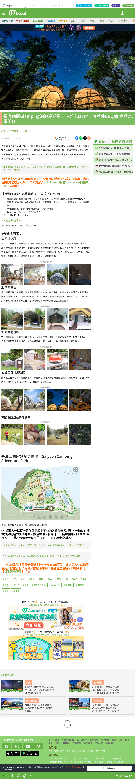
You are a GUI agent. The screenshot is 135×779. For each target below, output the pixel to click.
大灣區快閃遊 (22, 20)
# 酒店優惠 (67, 584)
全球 (57, 742)
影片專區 (88, 742)
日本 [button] (83, 20)
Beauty (45, 5)
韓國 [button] (102, 20)
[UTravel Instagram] (17, 745)
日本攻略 (123, 20)
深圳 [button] (73, 20)
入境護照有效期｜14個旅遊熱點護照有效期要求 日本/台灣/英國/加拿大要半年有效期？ (106, 708)
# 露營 (40, 579)
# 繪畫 (6, 584)
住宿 (24, 131)
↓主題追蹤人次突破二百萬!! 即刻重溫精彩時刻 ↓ (46, 634)
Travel (25, 5)
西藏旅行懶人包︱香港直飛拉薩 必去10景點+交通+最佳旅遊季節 (39, 708)
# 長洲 (83, 579)
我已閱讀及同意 (109, 768)
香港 (62, 750)
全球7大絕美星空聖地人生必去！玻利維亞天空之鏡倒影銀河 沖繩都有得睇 (39, 690)
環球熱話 (97, 682)
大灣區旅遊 (100, 758)
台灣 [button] (92, 20)
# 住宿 (15, 579)
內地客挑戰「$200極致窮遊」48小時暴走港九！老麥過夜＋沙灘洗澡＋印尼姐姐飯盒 (106, 690)
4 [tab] (73, 27)
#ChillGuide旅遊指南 (73, 761)
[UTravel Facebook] (6, 745)
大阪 (50, 750)
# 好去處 (16, 590)
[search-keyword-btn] (130, 13)
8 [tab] (73, 30)
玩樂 (28, 682)
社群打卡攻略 (103, 5)
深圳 (114, 739)
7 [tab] (69, 30)
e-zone (65, 5)
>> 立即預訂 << (12, 220)
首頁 (3, 131)
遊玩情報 (13, 131)
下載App (130, 5)
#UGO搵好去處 (114, 758)
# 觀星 (6, 590)
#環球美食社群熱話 (94, 761)
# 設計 (58, 579)
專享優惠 (110, 742)
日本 (120, 739)
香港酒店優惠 (13, 571)
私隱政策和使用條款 (74, 767)
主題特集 (77, 742)
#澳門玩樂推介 (55, 761)
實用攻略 (97, 700)
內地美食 (63, 20)
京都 (91, 750)
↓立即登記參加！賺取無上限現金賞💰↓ (46, 604)
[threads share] (85, 138)
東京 (68, 750)
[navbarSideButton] (3, 13)
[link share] (89, 138)
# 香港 (74, 579)
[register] (122, 13)
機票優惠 (51, 20)
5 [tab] (61, 30)
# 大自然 (16, 584)
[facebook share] (77, 138)
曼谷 (74, 750)
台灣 (127, 739)
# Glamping (54, 584)
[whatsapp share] (81, 138)
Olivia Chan (9, 138)
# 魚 (23, 579)
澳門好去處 (59, 758)
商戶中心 (116, 5)
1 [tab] (61, 27)
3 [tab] (69, 27)
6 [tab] (65, 30)
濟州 (103, 750)
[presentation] (134, 21)
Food (35, 5)
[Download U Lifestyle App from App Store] (13, 753)
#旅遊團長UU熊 (121, 761)
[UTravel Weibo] (38, 745)
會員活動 (99, 742)
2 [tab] (65, 27)
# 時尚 (49, 579)
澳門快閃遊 (7, 20)
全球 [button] (111, 20)
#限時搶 (108, 761)
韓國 (50, 742)
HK (17, 5)
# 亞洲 (26, 584)
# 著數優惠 (80, 584)
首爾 (79, 750)
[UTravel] (17, 12)
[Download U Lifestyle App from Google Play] (30, 753)
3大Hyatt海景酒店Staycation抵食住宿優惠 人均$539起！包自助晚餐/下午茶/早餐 (41, 556)
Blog (55, 5)
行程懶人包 (31, 700)
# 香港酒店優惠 (38, 584)
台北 (56, 750)
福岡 (97, 750)
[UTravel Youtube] (28, 745)
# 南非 (6, 579)
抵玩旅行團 (38, 20)
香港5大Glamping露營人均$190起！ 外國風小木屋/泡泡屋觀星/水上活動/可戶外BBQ (43, 545)
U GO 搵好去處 (85, 5)
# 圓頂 (31, 579)
